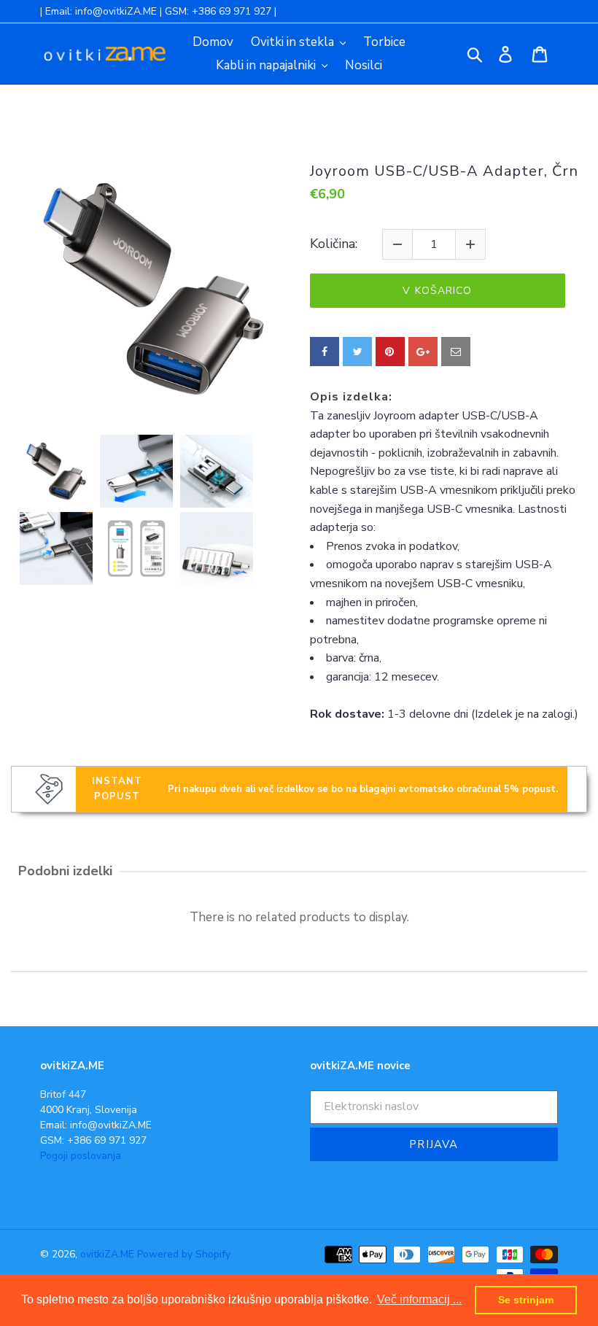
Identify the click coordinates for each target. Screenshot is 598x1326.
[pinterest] (390, 351)
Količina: (333, 244)
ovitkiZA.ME (107, 1254)
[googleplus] (423, 351)
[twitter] (357, 351)
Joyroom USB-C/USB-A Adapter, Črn (444, 171)
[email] (455, 351)
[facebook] (324, 351)
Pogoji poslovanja (80, 1156)
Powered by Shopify (183, 1254)
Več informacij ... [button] (419, 1299)
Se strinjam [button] (526, 1300)
